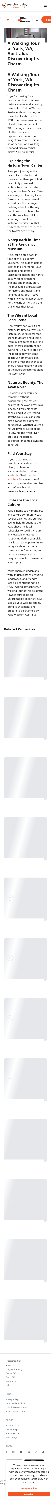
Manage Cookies (29, 1488)
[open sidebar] (45, 5)
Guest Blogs (11, 1437)
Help (8, 1385)
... (37, 19)
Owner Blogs (12, 1429)
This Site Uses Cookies (16, 1407)
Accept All (29, 1494)
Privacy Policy (12, 1399)
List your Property (14, 1369)
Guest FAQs (11, 1377)
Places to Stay (12, 1425)
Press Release (12, 1433)
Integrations (11, 1381)
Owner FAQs (11, 1373)
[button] (25, 19)
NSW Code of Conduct (16, 1411)
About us (10, 1365)
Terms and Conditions (16, 1403)
